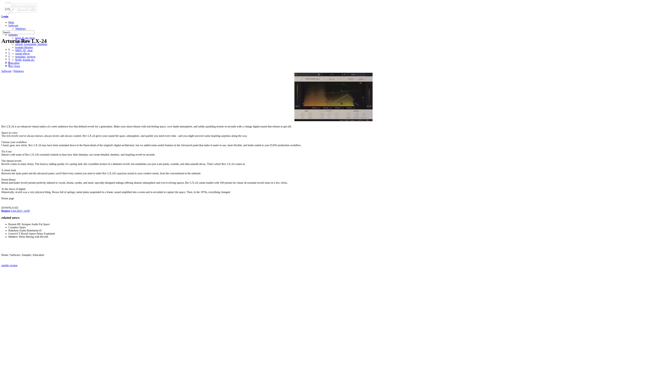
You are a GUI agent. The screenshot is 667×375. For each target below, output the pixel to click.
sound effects (22, 53)
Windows (20, 28)
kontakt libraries (24, 47)
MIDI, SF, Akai (23, 50)
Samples (13, 34)
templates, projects (25, 56)
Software (13, 25)
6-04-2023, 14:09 (20, 210)
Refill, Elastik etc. (25, 59)
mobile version (9, 265)
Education (13, 62)
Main (11, 22)
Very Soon (14, 66)
